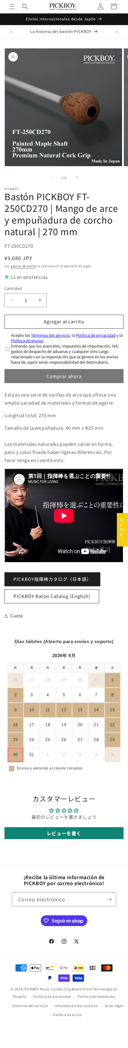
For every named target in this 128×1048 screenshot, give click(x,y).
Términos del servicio (50, 335)
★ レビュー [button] (122, 529)
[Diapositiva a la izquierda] (50, 177)
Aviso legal (114, 1005)
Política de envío (67, 1014)
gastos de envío (23, 266)
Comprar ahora (64, 376)
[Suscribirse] (109, 899)
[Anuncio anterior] (11, 31)
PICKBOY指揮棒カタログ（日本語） (52, 579)
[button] (11, 6)
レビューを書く (64, 833)
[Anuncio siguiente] (117, 31)
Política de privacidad (95, 335)
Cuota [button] (16, 616)
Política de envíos (27, 340)
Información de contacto (76, 1005)
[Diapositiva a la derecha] (77, 177)
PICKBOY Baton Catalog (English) (51, 596)
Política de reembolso (96, 996)
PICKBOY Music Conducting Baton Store (58, 988)
